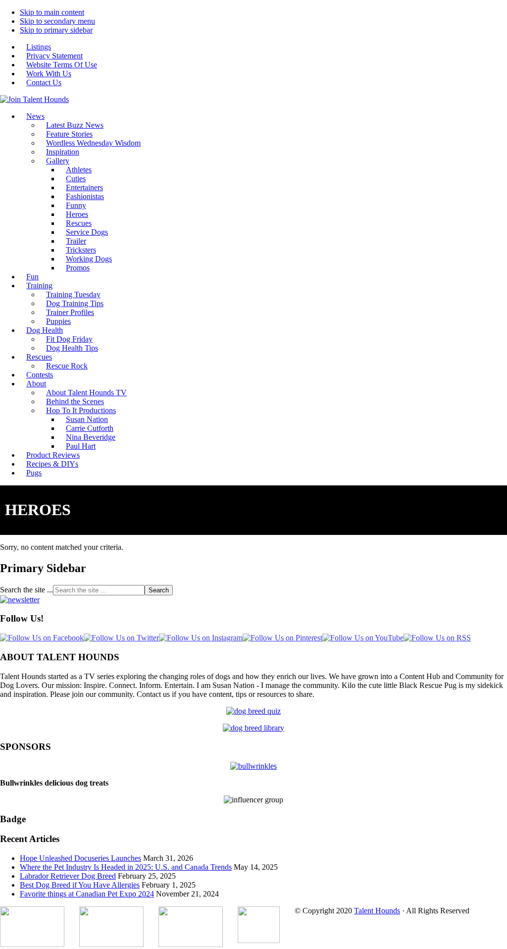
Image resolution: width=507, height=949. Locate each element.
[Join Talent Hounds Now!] (34, 99)
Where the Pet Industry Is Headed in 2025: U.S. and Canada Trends (126, 867)
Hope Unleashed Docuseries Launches (80, 858)
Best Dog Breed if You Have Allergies (80, 885)
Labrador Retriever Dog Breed (68, 876)
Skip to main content (52, 12)
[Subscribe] (20, 599)
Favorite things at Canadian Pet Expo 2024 (87, 894)
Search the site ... (26, 589)
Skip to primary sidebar (56, 30)
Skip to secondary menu (57, 21)
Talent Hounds (377, 910)
